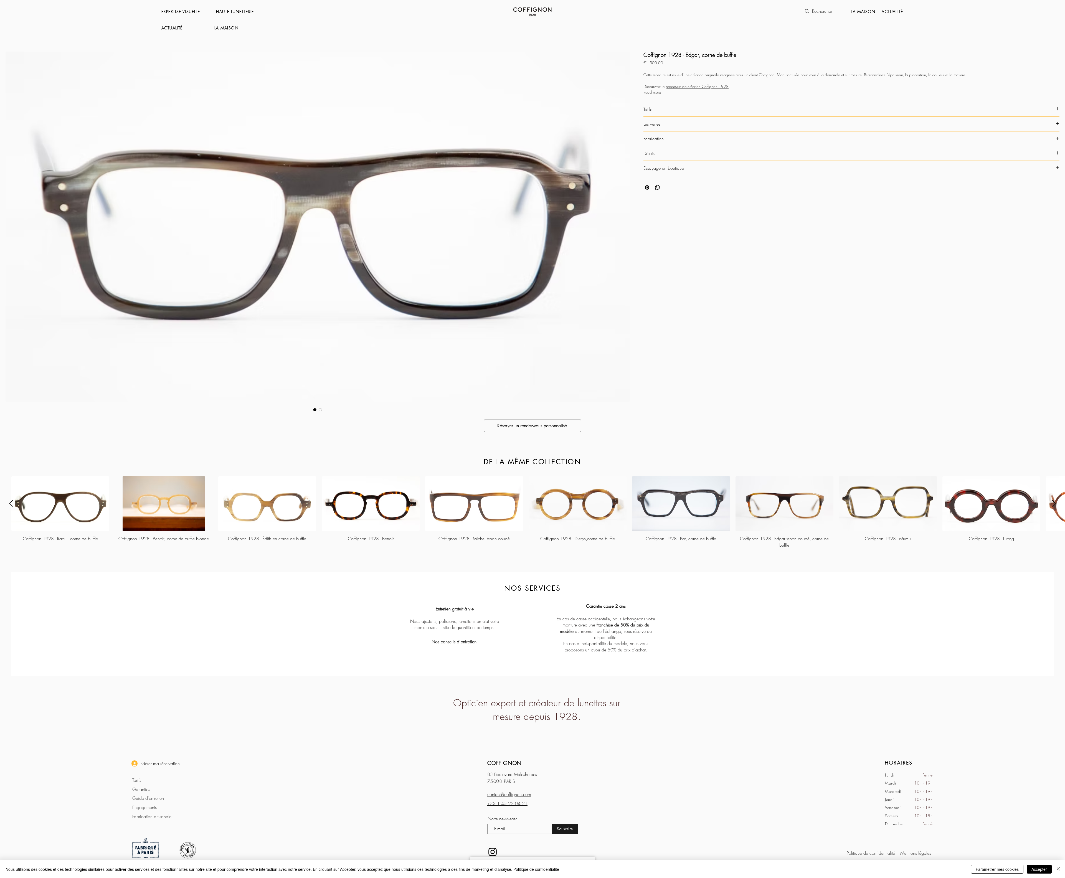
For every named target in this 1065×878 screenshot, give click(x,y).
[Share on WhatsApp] (657, 187)
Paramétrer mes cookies (997, 869)
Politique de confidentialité (536, 869)
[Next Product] (1053, 503)
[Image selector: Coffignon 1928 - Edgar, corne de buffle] (315, 409)
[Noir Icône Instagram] (492, 851)
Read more (652, 92)
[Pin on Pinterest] (647, 187)
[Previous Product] (11, 503)
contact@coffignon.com (509, 794)
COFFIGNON (504, 763)
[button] (186, 11)
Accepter (1039, 869)
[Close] (1058, 869)
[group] (532, 512)
